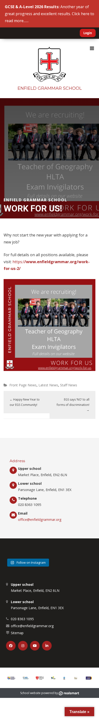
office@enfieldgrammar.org (40, 519)
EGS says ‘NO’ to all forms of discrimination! (73, 404)
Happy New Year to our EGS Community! (25, 402)
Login (87, 33)
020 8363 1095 (22, 619)
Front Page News (23, 385)
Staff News (68, 385)
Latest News (48, 385)
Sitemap (17, 633)
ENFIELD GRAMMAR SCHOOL (50, 88)
